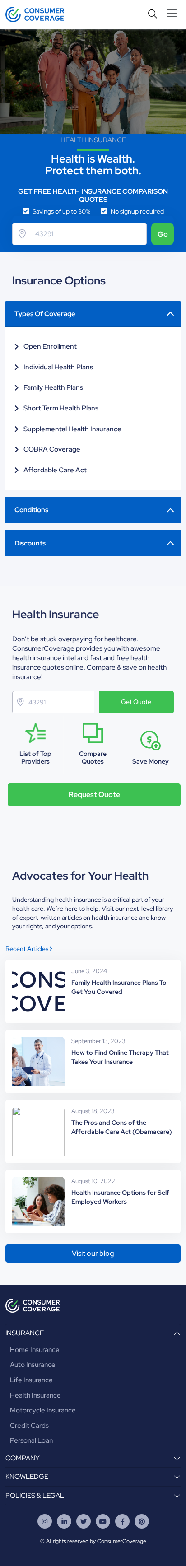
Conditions (31, 509)
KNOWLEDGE (26, 1476)
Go (163, 234)
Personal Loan (31, 1440)
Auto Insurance (33, 1364)
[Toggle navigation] (174, 13)
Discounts (30, 543)
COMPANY (22, 1458)
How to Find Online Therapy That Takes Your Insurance (120, 1057)
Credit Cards (29, 1425)
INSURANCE (24, 1333)
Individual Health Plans (58, 367)
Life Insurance (31, 1379)
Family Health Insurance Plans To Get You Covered (119, 987)
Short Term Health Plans (60, 408)
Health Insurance (35, 1395)
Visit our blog (93, 1253)
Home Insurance (35, 1349)
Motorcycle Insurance (43, 1410)
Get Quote (136, 702)
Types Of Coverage (44, 313)
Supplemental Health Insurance (72, 428)
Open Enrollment (50, 346)
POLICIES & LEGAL (34, 1495)
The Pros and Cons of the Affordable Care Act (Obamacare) (121, 1127)
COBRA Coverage (51, 449)
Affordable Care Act (55, 470)
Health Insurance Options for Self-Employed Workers (121, 1197)
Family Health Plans (53, 387)
